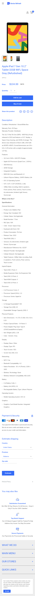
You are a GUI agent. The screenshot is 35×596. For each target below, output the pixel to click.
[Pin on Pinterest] (24, 111)
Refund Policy (6, 481)
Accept (7, 591)
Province (5, 452)
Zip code (5, 461)
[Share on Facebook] (20, 111)
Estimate (8, 473)
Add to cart (17, 98)
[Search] (27, 8)
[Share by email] (31, 111)
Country (4, 443)
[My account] (27, 12)
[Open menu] (3, 3)
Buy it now (17, 104)
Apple (4, 77)
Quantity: (5, 90)
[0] (31, 12)
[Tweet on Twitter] (28, 111)
